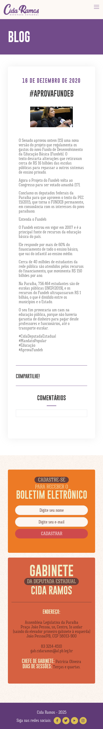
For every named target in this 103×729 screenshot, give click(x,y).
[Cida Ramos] (22, 10)
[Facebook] (57, 720)
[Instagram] (83, 720)
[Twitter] (65, 720)
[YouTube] (74, 720)
